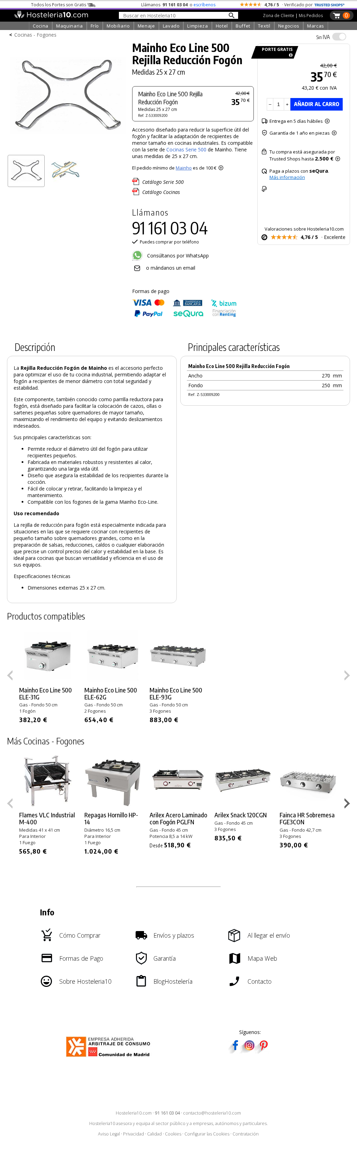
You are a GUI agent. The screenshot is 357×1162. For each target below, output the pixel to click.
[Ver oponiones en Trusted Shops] (329, 5)
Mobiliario (118, 26)
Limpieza (197, 26)
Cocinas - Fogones (35, 34)
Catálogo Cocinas (161, 192)
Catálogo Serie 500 (163, 182)
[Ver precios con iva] (339, 36)
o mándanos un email (170, 267)
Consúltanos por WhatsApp (177, 255)
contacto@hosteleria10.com (212, 1113)
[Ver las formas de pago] (184, 315)
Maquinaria (69, 26)
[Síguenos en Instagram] (249, 1051)
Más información (287, 177)
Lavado (171, 26)
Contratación (246, 1134)
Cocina (40, 26)
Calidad (154, 1134)
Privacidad (133, 1134)
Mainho (184, 168)
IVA (323, 36)
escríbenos (204, 5)
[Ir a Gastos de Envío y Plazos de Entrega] (290, 55)
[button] (348, 804)
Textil (264, 26)
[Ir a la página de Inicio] (51, 17)
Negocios (288, 26)
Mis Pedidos (311, 15)
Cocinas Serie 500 (187, 149)
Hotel (222, 26)
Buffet (243, 26)
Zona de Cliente (278, 15)
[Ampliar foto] (67, 149)
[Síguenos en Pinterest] (263, 1051)
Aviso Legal (109, 1134)
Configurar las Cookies (206, 1134)
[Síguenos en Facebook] (235, 1051)
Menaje (146, 26)
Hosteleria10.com (134, 1113)
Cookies (173, 1134)
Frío (95, 26)
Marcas (315, 26)
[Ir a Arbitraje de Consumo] (109, 1058)
